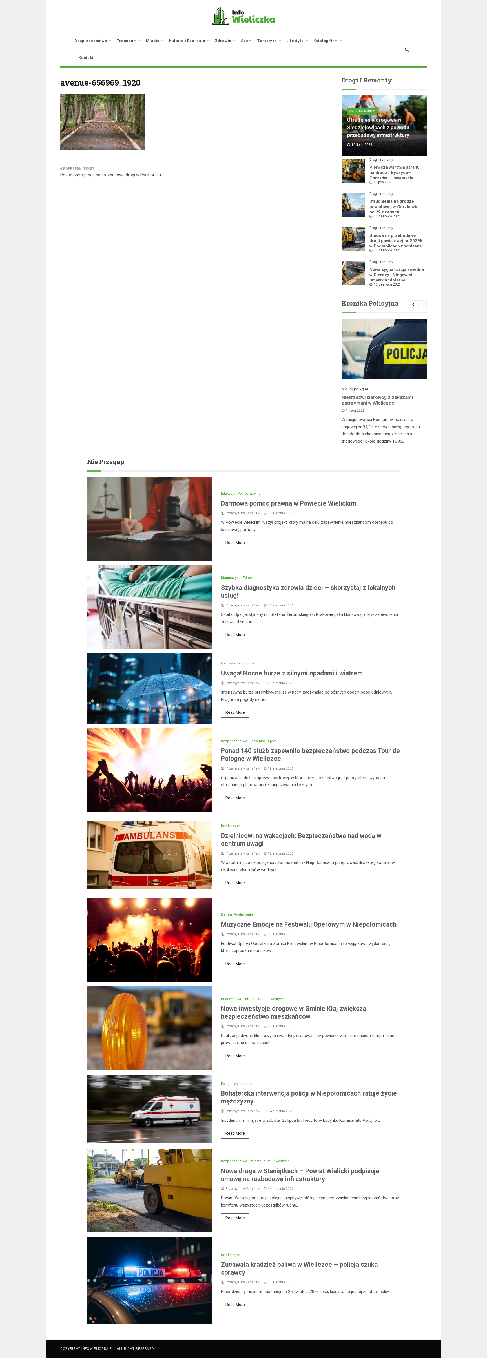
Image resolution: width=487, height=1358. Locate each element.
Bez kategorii (231, 826)
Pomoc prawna (249, 494)
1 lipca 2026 (355, 410)
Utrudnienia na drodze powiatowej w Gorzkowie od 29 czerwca (394, 207)
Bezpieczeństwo (90, 41)
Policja (226, 1084)
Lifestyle (295, 41)
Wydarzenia (243, 915)
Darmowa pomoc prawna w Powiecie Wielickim (288, 503)
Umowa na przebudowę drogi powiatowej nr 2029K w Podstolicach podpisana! (396, 241)
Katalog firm (325, 41)
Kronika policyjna (355, 389)
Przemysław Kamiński (243, 513)
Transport (126, 41)
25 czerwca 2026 (387, 250)
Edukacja (228, 494)
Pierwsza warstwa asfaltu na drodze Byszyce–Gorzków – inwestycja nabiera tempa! (394, 175)
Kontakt (86, 57)
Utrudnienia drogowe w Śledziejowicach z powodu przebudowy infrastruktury (378, 127)
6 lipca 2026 (383, 182)
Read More (235, 542)
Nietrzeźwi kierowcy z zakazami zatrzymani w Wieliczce (377, 400)
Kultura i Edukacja (187, 41)
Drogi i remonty (362, 111)
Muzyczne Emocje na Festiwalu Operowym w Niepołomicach (309, 924)
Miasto (153, 41)
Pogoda (248, 663)
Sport (246, 41)
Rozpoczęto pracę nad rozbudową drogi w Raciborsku (110, 174)
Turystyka (267, 41)
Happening (257, 741)
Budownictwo (231, 999)
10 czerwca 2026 (387, 284)
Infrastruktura (254, 999)
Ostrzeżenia (230, 663)
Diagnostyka (230, 578)
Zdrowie (223, 41)
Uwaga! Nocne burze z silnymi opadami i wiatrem (292, 673)
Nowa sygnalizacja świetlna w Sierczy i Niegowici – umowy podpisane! (396, 275)
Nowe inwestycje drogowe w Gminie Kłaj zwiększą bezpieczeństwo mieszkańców (293, 1012)
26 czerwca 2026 (387, 216)
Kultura (226, 915)
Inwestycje (276, 999)
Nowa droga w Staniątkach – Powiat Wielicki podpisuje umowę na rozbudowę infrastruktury (300, 1175)
